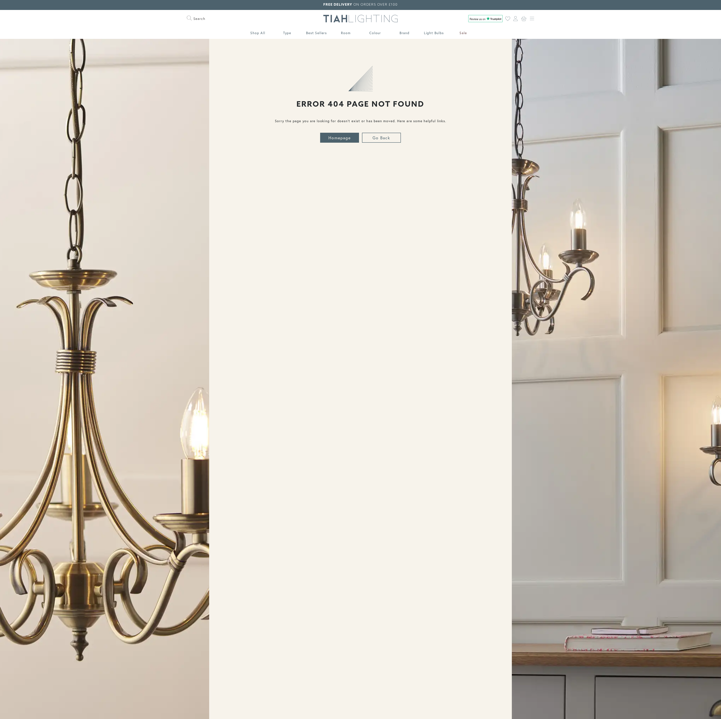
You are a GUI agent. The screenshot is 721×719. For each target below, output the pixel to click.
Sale (463, 33)
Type (287, 33)
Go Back (381, 137)
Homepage (339, 137)
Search (198, 18)
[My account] (515, 19)
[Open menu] (532, 19)
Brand (405, 33)
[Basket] (524, 19)
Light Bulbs (434, 33)
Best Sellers (316, 33)
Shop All (257, 33)
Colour (375, 33)
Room (346, 33)
